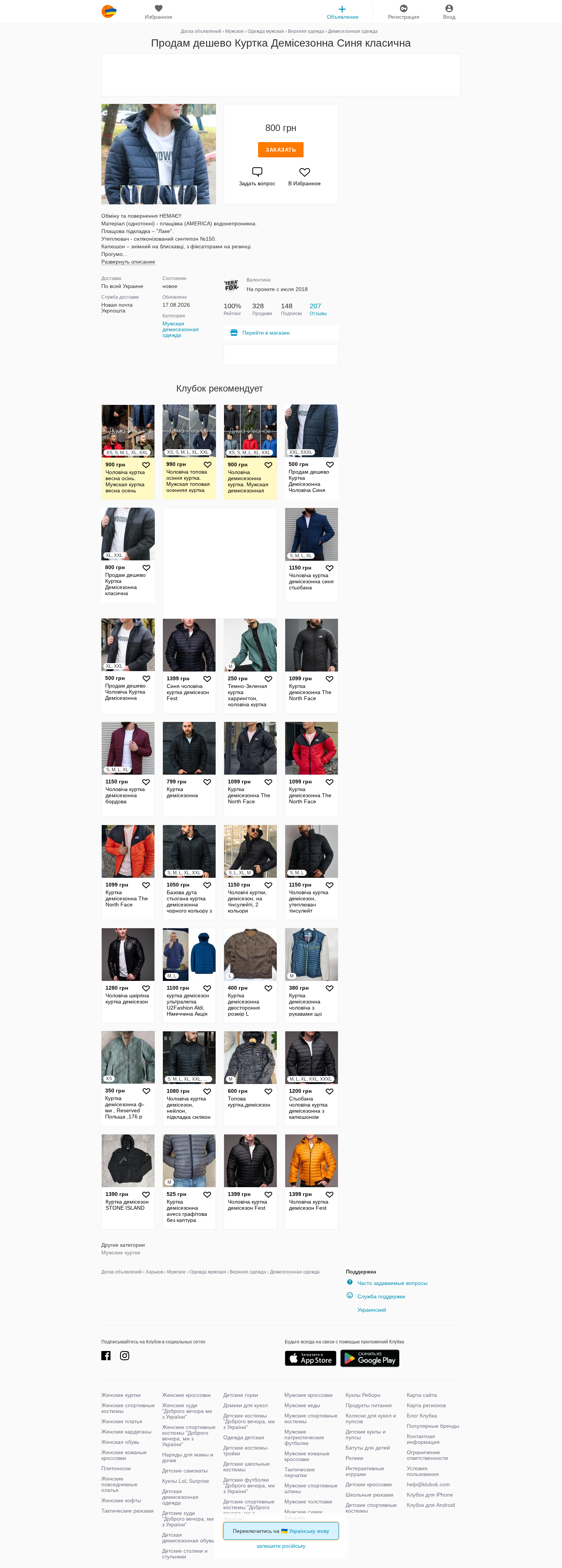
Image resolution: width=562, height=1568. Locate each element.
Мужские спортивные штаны (311, 1488)
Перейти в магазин (266, 333)
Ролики (354, 1458)
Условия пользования (423, 1471)
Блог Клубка (422, 1416)
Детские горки (240, 1395)
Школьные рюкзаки (369, 1495)
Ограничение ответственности (427, 1455)
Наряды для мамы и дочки (187, 1457)
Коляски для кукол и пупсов (371, 1418)
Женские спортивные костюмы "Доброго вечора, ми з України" (189, 1435)
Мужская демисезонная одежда (180, 329)
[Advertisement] (281, 75)
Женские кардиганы (126, 1432)
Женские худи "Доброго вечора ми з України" (187, 1411)
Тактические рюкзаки (127, 1511)
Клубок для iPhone (430, 1495)
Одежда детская (243, 1437)
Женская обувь (120, 1442)
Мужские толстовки (308, 1501)
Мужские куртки (120, 1252)
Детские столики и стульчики (185, 1554)
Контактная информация (423, 1439)
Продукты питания (369, 1405)
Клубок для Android (431, 1505)
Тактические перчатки (299, 1472)
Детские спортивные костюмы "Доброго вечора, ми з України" (249, 1510)
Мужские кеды (302, 1405)
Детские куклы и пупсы (366, 1434)
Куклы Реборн (363, 1395)
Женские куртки (121, 1395)
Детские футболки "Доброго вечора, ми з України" (249, 1485)
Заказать (281, 150)
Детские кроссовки (369, 1484)
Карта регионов (426, 1405)
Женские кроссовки (186, 1395)
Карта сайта (422, 1395)
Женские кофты (121, 1500)
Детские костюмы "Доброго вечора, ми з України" (249, 1421)
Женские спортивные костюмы (128, 1408)
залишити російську (281, 1546)
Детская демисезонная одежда (180, 1497)
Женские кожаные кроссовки (124, 1455)
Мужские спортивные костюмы (311, 1418)
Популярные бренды (433, 1426)
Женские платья (121, 1421)
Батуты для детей (368, 1448)
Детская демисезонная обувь (188, 1538)
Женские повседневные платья (119, 1484)
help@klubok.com (428, 1484)
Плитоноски (116, 1468)
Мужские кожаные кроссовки (307, 1456)
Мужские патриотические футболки (304, 1437)
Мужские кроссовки (308, 1395)
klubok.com (109, 11)
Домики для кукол (245, 1405)
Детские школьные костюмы (246, 1467)
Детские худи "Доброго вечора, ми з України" (188, 1519)
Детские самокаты (185, 1471)
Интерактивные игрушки (365, 1471)
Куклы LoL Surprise (185, 1481)
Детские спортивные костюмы (371, 1508)
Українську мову (309, 1531)
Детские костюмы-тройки (246, 1450)
